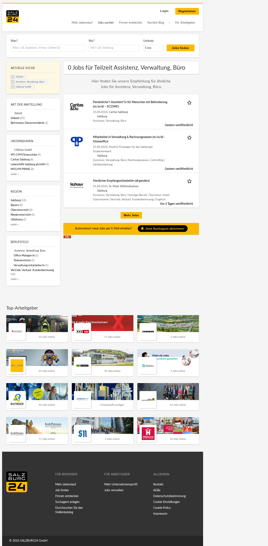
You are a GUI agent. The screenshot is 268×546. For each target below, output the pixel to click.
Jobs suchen (106, 22)
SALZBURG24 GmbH (34, 540)
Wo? (91, 41)
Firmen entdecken (130, 22)
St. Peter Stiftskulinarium (124, 186)
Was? (14, 41)
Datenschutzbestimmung (169, 496)
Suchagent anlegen (67, 502)
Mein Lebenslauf (82, 22)
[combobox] (48, 48)
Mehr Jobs (131, 215)
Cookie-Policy (162, 507)
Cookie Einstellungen (166, 502)
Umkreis (148, 41)
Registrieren (187, 11)
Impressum (160, 513)
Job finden (62, 490)
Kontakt (158, 484)
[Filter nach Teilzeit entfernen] (12, 113)
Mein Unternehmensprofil (120, 484)
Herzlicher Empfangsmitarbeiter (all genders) (121, 180)
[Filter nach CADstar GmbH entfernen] (12, 150)
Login (164, 11)
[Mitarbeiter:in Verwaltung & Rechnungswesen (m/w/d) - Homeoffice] (76, 141)
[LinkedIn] (17, 501)
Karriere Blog (155, 22)
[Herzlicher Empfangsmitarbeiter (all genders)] (76, 185)
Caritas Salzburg (118, 112)
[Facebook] (11, 501)
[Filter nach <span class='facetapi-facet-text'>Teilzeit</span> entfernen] (13, 77)
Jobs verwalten (114, 490)
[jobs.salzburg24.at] (12, 16)
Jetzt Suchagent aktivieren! (164, 228)
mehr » (15, 174)
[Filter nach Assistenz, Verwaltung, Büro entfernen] (12, 250)
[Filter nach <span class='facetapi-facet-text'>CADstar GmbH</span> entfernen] (13, 87)
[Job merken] (190, 102)
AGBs (156, 490)
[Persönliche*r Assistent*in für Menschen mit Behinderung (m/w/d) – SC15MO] (76, 106)
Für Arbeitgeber (185, 22)
